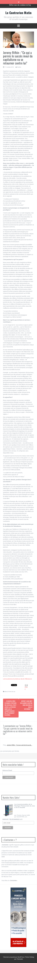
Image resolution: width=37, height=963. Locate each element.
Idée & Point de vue (10, 691)
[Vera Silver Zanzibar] (18, 917)
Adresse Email (7, 770)
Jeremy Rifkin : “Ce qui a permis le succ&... (19, 745)
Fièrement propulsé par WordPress (13, 957)
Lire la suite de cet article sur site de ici (17, 679)
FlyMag (32, 957)
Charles (19, 67)
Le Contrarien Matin (18, 12)
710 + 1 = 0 (20, 6)
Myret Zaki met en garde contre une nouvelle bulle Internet (26, 705)
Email (26, 688)
